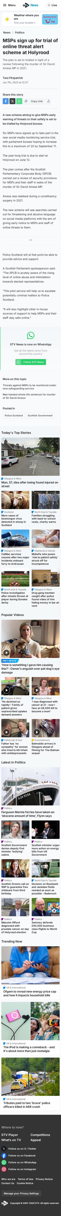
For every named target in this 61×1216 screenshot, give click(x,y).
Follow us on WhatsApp (22, 1162)
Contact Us (7, 1183)
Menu (12, 5)
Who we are (8, 1179)
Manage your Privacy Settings (21, 1193)
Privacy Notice (44, 1179)
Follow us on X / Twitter (22, 1148)
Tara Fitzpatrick (13, 78)
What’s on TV (11, 1140)
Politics (20, 32)
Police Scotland (14, 415)
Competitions (40, 1135)
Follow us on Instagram (22, 1169)
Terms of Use (25, 1179)
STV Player (9, 1135)
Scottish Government (40, 415)
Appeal (35, 1140)
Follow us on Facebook (22, 1155)
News (7, 32)
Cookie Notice (25, 1183)
